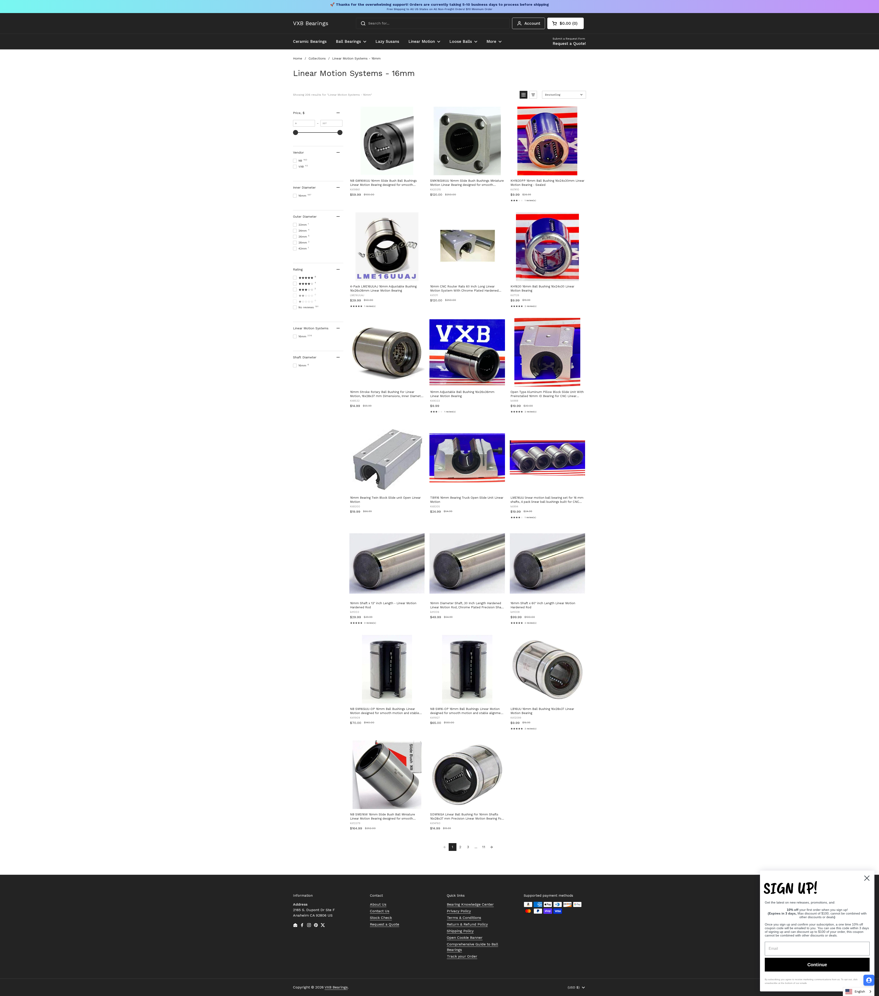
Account (532, 23)
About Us (378, 904)
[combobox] (433, 23)
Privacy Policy (459, 911)
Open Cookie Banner (465, 937)
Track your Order (462, 956)
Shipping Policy (460, 931)
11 (483, 847)
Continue (817, 964)
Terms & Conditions (464, 917)
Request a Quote (384, 924)
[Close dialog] (867, 878)
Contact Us (379, 911)
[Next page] (491, 847)
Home (297, 58)
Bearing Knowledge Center (470, 904)
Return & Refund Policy (467, 924)
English (860, 991)
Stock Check (381, 917)
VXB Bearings (310, 23)
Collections (317, 58)
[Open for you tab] (868, 980)
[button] (565, 23)
